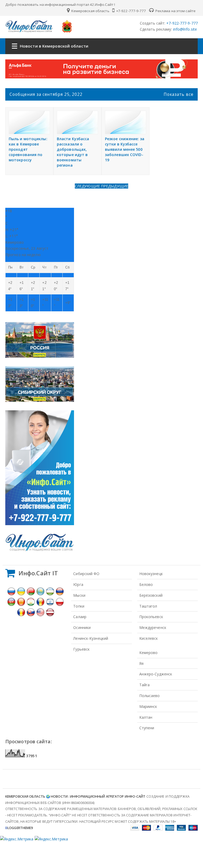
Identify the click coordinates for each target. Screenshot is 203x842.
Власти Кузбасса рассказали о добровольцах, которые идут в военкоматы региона (73, 152)
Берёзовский (151, 595)
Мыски (79, 595)
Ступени (146, 727)
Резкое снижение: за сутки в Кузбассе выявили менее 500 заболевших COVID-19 (124, 149)
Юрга (78, 584)
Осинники (82, 627)
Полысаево (149, 695)
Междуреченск (152, 627)
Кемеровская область (90, 10)
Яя (141, 663)
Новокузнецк (151, 573)
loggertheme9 (19, 828)
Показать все (178, 94)
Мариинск (148, 706)
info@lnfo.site (184, 29)
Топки (78, 606)
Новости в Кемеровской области (54, 46)
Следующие (88, 186)
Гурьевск (81, 649)
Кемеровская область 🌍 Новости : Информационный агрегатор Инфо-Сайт (75, 796)
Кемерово (148, 652)
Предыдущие (114, 186)
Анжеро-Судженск (155, 673)
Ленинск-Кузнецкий (90, 638)
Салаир (79, 616)
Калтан (146, 717)
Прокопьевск (151, 616)
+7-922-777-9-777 (130, 10)
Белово (146, 584)
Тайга (144, 684)
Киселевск (148, 638)
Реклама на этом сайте (175, 10)
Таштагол (148, 606)
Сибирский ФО (86, 573)
